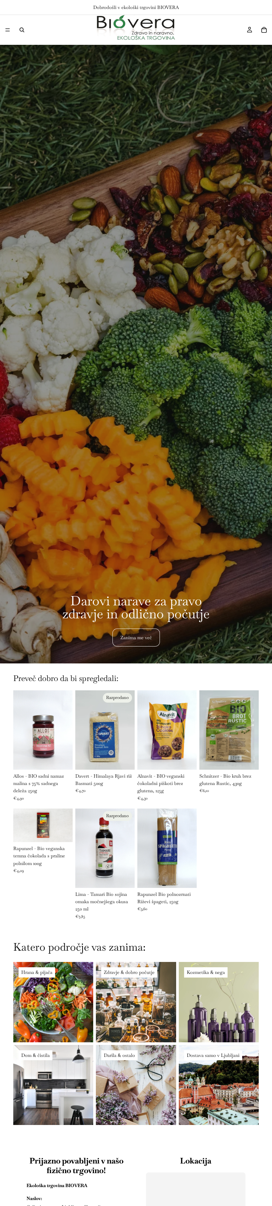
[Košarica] (264, 30)
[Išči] (22, 30)
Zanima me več (136, 638)
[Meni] (7, 30)
